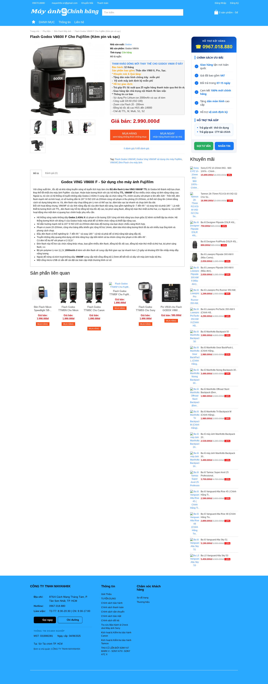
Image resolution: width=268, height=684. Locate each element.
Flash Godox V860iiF (125, 159)
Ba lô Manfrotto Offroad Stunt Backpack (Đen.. (215, 391)
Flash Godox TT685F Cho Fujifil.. (119, 293)
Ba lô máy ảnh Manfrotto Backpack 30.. (218, 455)
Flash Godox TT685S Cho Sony (145, 309)
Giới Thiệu (106, 594)
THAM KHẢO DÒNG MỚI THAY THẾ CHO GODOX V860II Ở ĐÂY (147, 63)
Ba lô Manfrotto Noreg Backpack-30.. (219, 370)
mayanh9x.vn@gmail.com (64, 3)
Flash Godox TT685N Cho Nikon (68, 309)
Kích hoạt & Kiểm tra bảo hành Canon (116, 634)
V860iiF (114, 162)
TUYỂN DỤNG (108, 598)
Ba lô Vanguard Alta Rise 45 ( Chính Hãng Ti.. (218, 493)
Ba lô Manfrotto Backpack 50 (215, 331)
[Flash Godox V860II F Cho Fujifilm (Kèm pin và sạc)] (67, 80)
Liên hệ (79, 22)
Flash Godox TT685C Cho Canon (94, 309)
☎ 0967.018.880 (213, 46)
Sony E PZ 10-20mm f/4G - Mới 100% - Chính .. (216, 170)
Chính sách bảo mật (111, 616)
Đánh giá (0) (51, 173)
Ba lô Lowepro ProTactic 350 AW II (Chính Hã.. (218, 311)
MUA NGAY (167, 135)
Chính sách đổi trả (110, 620)
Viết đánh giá (142, 148)
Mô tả (36, 173)
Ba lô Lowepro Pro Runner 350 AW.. (218, 290)
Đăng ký (234, 3)
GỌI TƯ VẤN (204, 146)
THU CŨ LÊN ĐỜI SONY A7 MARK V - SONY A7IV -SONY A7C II (115, 651)
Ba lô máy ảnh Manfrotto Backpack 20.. (218, 436)
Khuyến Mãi (87, 3)
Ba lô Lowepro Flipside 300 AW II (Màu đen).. (217, 269)
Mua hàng (129, 135)
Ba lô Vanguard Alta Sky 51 (214, 539)
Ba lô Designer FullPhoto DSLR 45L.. (219, 241)
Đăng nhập (220, 3)
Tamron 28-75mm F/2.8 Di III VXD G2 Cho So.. (219, 195)
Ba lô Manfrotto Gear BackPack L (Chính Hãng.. (217, 349)
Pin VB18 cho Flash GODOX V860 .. (171, 309)
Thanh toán (102, 3)
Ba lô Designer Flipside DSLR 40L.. (218, 222)
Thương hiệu (143, 602)
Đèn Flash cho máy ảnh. (131, 162)
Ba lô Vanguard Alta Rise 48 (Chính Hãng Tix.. (218, 516)
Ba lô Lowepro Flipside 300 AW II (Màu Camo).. (217, 256)
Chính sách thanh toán (112, 607)
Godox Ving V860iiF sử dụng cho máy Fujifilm (159, 159)
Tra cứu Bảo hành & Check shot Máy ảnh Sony (114, 626)
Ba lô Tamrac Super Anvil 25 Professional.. (215, 474)
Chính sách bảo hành (112, 603)
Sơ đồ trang (142, 597)
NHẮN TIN (224, 146)
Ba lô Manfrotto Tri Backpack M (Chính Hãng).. (216, 413)
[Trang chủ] (33, 22)
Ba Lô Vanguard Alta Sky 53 (214, 555)
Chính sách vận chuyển (113, 611)
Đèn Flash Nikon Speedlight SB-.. (42, 309)
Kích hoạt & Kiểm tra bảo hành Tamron (116, 642)
